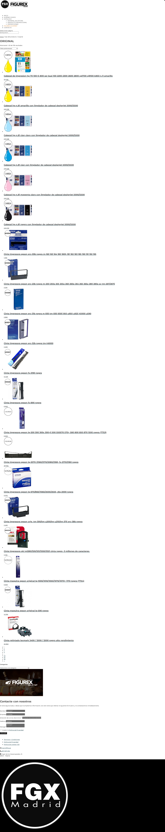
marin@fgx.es (6, 748)
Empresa (3, 714)
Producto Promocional (17, 22)
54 (4, 656)
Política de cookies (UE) (12, 744)
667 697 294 (5, 751)
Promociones (13, 24)
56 (4, 659)
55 (4, 657)
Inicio (2, 37)
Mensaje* (3, 727)
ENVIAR (3, 733)
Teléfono (3, 721)
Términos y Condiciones (12, 739)
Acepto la (12, 730)
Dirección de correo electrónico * (11, 718)
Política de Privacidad (16, 730)
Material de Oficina (15, 21)
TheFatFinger (34, 758)
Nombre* (3, 711)
